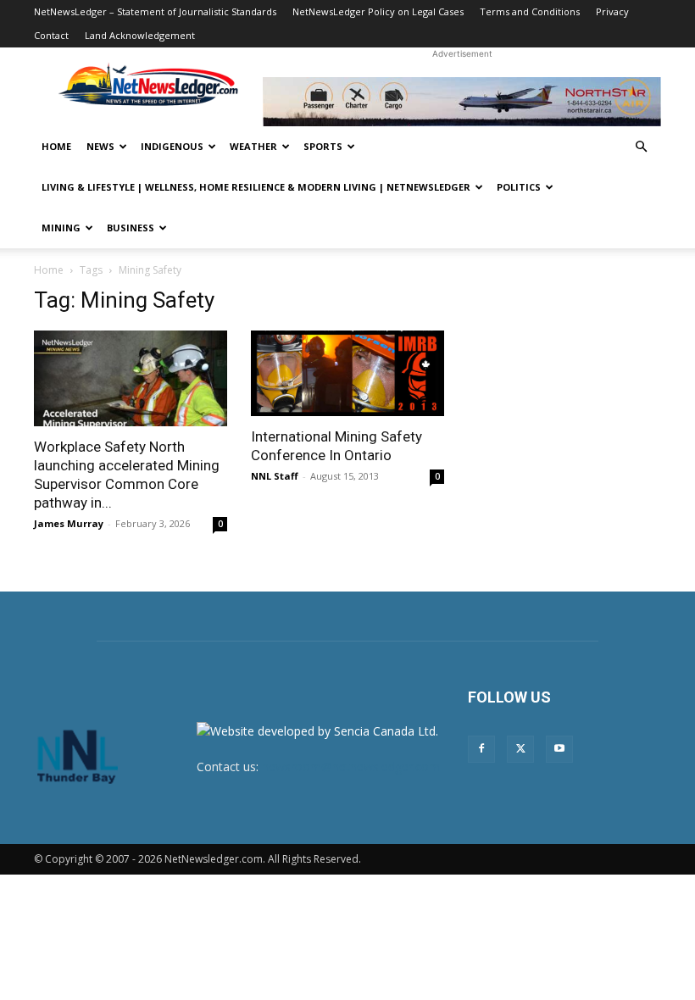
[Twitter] (520, 749)
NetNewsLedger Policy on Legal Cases (378, 11)
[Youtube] (559, 749)
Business (130, 227)
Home (56, 146)
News (100, 146)
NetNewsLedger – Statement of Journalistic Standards (155, 11)
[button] (640, 147)
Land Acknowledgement (140, 35)
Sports (322, 146)
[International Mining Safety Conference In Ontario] (347, 373)
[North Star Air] (462, 101)
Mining (61, 227)
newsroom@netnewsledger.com (351, 766)
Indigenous (172, 146)
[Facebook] (481, 749)
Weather (253, 146)
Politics (519, 187)
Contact (51, 35)
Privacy (612, 11)
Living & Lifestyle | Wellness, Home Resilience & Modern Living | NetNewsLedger (256, 187)
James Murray (68, 523)
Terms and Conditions (530, 11)
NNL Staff (274, 475)
